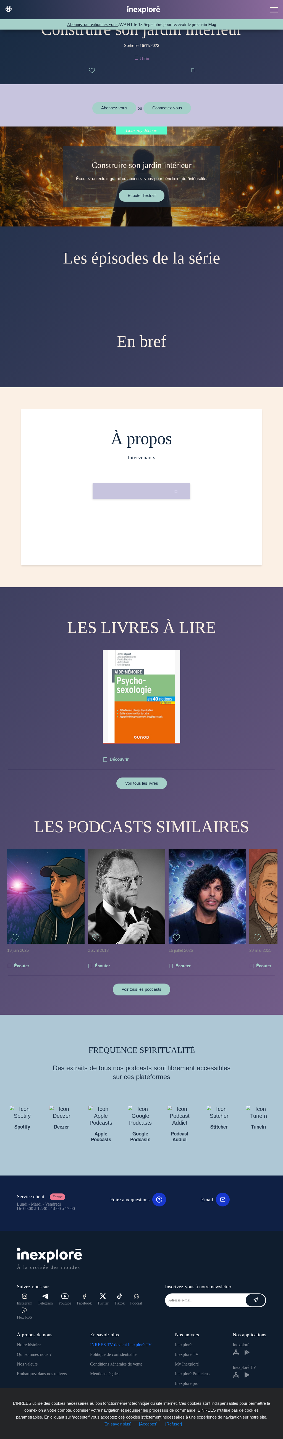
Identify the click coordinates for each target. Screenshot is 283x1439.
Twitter (103, 1303)
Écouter (21, 965)
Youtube (64, 1303)
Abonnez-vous (114, 108)
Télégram (45, 1303)
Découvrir (119, 759)
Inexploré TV (187, 1354)
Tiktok (119, 1303)
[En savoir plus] (117, 1424)
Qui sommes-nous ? (34, 1354)
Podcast (136, 1303)
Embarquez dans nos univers (42, 1373)
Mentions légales (104, 1373)
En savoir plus (141, 517)
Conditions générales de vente (116, 1364)
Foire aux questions (130, 1199)
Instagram (24, 1303)
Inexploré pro (186, 1383)
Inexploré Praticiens (192, 1373)
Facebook (84, 1303)
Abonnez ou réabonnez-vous (92, 24)
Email (207, 1199)
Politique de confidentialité (113, 1354)
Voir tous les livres (141, 783)
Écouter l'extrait (142, 195)
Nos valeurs (27, 1364)
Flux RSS (24, 1317)
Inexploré (183, 1344)
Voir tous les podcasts (141, 989)
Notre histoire (29, 1344)
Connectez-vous (167, 108)
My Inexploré (187, 1364)
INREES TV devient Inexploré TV (121, 1344)
